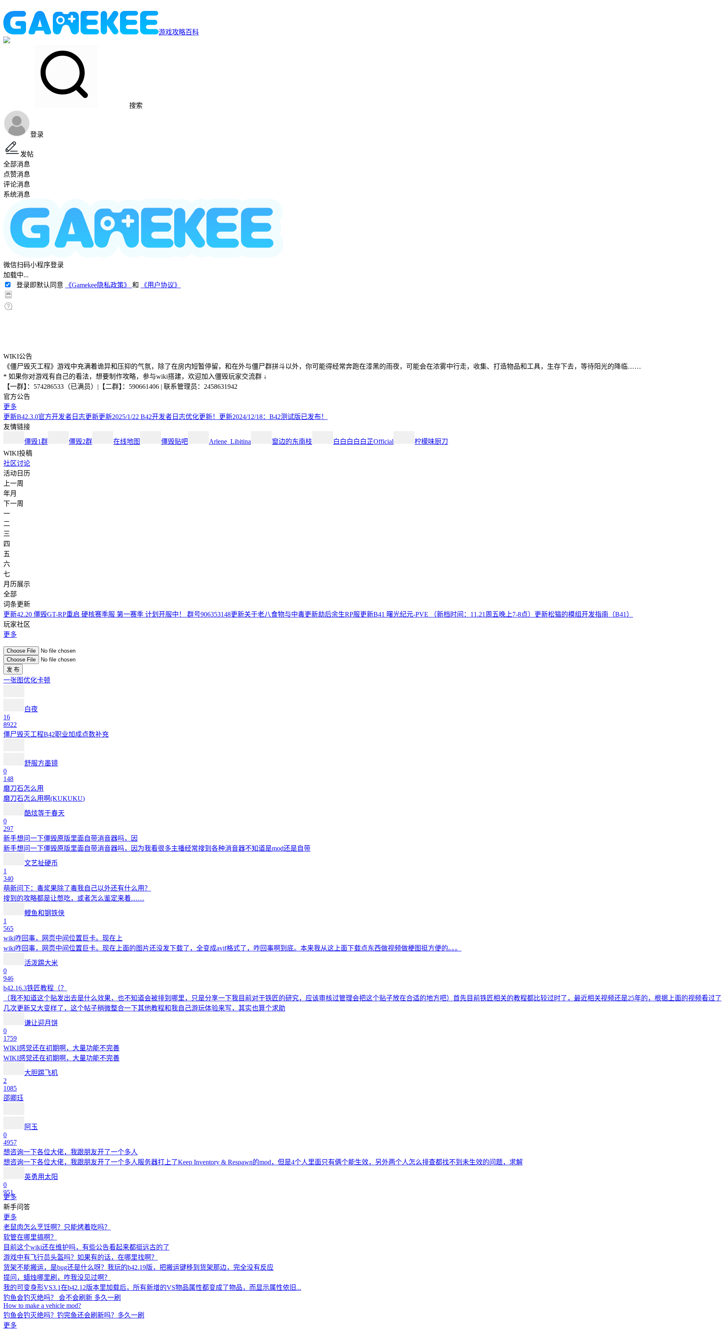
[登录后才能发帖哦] (362, 642)
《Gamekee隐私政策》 (98, 285)
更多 (10, 406)
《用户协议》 (161, 285)
